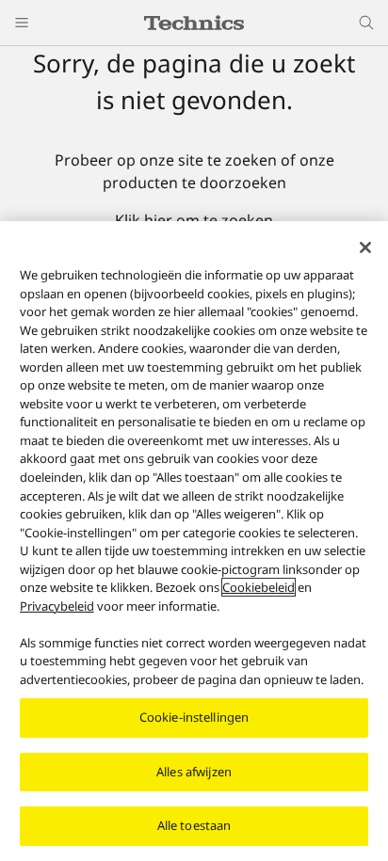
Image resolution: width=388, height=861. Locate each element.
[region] (194, 541)
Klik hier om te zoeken (194, 220)
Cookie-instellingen (194, 717)
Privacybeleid (57, 606)
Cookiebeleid (258, 587)
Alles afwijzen (194, 771)
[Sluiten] (365, 247)
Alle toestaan (194, 825)
